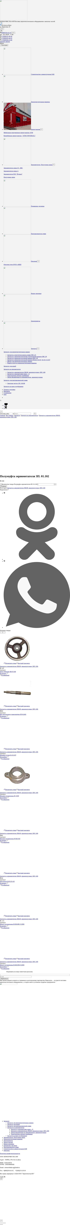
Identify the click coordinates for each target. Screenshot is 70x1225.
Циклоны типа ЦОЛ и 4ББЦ (12, 264)
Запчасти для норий (10, 366)
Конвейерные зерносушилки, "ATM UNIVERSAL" (19, 136)
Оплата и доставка (9, 389)
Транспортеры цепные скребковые (18, 375)
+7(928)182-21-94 (6, 40)
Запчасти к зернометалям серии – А (18, 374)
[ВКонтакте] (4, 493)
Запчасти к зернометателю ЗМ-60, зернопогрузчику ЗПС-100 (26, 372)
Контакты (7, 391)
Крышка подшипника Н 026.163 (10, 838)
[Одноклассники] (37, 559)
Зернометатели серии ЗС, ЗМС (13, 168)
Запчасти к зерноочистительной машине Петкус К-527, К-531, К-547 (28, 360)
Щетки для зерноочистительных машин (19, 361)
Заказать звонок (5, 41)
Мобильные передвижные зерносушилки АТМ (18, 132)
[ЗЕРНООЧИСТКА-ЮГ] (13, 20)
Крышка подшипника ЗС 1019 (9, 796)
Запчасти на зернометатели (12, 369)
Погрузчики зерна (9, 177)
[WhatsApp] (37, 627)
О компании (7, 393)
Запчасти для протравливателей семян (16, 380)
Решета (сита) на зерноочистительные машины (22, 363)
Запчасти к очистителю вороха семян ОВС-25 (21, 355)
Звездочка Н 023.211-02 (7, 990)
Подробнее (3, 757)
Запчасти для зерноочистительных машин (17, 352)
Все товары (9, 415)
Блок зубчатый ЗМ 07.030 (8, 671)
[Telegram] (4, 561)
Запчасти (17, 415)
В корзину (3, 486)
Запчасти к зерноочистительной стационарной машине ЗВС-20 (27, 356)
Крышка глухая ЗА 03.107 (8, 755)
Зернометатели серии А (11, 171)
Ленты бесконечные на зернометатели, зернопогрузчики (25, 377)
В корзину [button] (3, 673)
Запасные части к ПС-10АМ (16, 383)
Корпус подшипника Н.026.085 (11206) (12, 1141)
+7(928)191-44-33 (6, 38)
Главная (2, 415)
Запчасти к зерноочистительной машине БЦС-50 (22, 358)
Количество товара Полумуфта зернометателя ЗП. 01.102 (19, 484)
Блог (5, 394)
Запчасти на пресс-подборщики (13, 386)
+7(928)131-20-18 (6, 36)
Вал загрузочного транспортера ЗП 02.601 (13, 714)
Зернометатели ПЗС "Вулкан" (13, 174)
